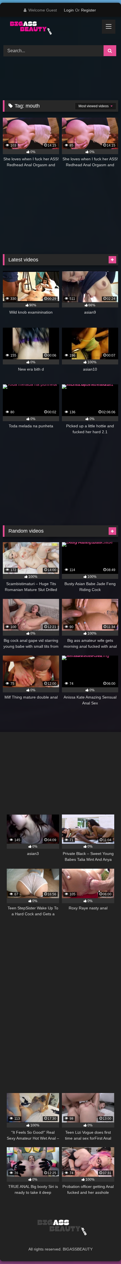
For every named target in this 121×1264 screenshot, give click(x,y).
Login (69, 10)
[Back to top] (103, 1247)
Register (88, 10)
